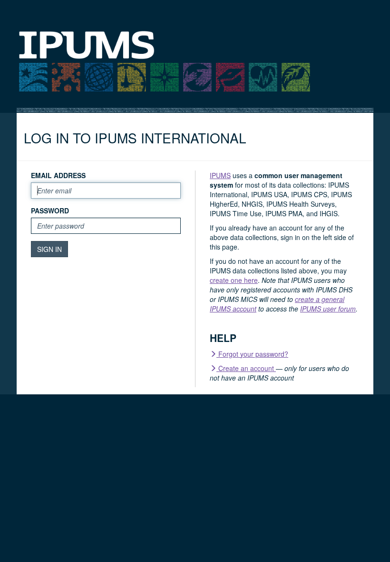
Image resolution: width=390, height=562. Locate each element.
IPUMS (220, 175)
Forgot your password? (252, 354)
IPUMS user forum (328, 308)
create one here (234, 280)
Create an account (246, 368)
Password (50, 210)
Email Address (58, 175)
